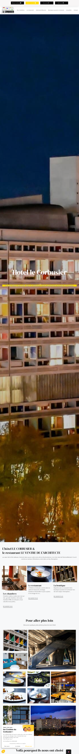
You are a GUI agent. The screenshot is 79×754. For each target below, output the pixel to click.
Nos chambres (20, 10)
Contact (76, 10)
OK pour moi (28, 746)
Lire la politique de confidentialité (10, 741)
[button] (3, 751)
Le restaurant (30, 10)
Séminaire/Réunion (41, 10)
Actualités (69, 10)
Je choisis (17, 746)
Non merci (6, 746)
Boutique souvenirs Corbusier (56, 10)
